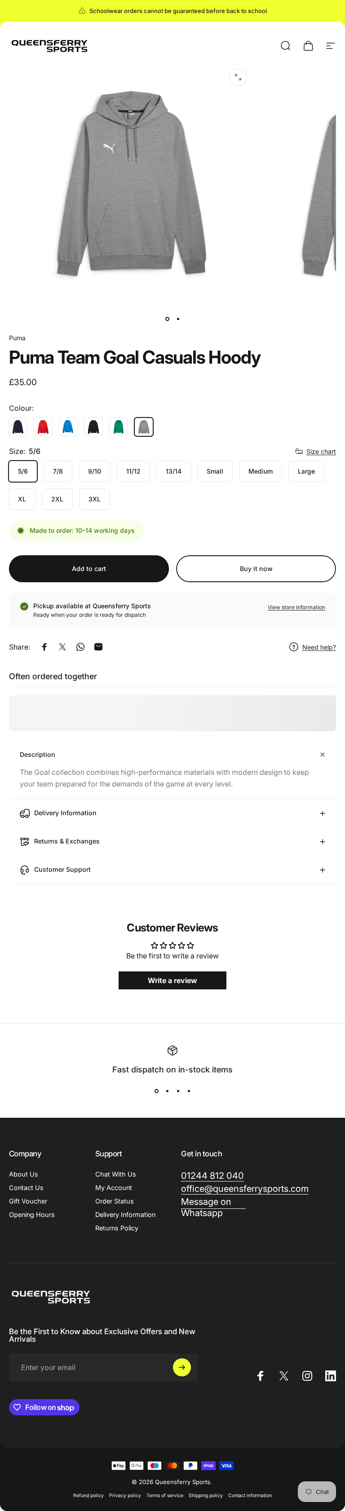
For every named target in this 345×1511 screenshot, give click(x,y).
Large (306, 471)
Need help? (319, 647)
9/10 (94, 471)
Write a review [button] (172, 980)
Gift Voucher (28, 1201)
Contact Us (26, 1187)
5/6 (23, 471)
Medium (260, 471)
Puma (17, 338)
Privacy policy (125, 1495)
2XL (57, 499)
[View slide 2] (167, 1090)
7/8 (58, 471)
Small (215, 471)
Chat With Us (115, 1174)
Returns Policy (116, 1228)
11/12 (133, 471)
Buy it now (256, 568)
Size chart (321, 451)
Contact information (250, 1495)
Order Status (114, 1201)
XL (22, 499)
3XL (94, 499)
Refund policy (88, 1495)
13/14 (173, 471)
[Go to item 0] (167, 318)
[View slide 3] (177, 1090)
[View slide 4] (188, 1090)
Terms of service (164, 1495)
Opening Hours (32, 1214)
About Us (23, 1174)
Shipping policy (206, 1495)
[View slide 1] (156, 1090)
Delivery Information (125, 1214)
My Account (113, 1187)
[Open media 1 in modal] (238, 77)
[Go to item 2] (177, 318)
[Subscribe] (182, 1367)
